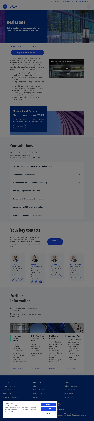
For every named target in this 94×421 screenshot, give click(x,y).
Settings (48, 413)
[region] (30, 409)
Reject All (48, 409)
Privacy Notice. (11, 411)
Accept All (48, 404)
